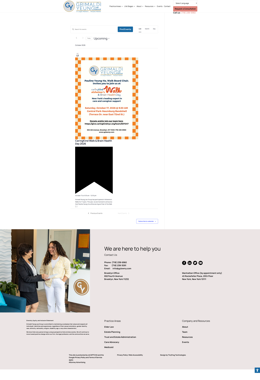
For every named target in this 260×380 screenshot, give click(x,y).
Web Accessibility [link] (136, 355)
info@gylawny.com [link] (122, 268)
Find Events (125, 29)
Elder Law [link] (109, 326)
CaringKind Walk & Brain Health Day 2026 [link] (93, 142)
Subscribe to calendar (146, 221)
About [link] (139, 6)
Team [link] (184, 332)
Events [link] (159, 6)
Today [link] (89, 38)
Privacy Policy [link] (122, 355)
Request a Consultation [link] (185, 9)
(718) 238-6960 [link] (188, 12)
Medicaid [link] (108, 347)
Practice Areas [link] (115, 6)
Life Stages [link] (128, 6)
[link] (257, 370)
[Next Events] (83, 38)
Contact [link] (167, 6)
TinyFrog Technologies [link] (177, 355)
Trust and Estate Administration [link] (120, 337)
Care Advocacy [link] (111, 342)
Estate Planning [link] (112, 332)
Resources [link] (149, 6)
